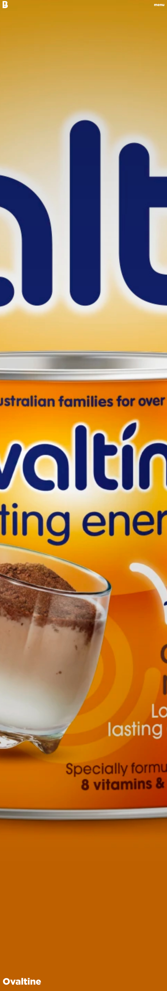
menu (159, 5)
